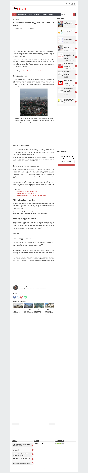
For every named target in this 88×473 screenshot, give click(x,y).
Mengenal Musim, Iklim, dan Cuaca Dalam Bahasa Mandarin (69, 32)
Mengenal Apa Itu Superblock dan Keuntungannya (35, 71)
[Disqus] (33, 364)
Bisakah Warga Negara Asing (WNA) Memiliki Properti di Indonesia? (31, 195)
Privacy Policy (36, 3)
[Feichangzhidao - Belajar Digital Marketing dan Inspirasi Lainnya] (19, 9)
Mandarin (51, 14)
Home (13, 3)
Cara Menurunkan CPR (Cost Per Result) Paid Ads (69, 101)
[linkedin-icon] (74, 4)
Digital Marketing (22, 14)
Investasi (44, 14)
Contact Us (23, 3)
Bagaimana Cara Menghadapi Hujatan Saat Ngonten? (68, 73)
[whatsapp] (25, 297)
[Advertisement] (33, 40)
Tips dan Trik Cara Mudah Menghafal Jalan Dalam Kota (69, 82)
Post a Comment (31, 28)
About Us (18, 3)
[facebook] (14, 297)
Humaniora (36, 14)
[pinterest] (21, 297)
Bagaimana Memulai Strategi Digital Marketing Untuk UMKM (69, 47)
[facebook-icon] (66, 4)
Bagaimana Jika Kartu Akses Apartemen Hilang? (27, 191)
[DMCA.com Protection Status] (59, 443)
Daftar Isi (29, 3)
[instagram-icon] (72, 4)
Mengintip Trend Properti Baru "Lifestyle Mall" (27, 193)
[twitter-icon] (69, 4)
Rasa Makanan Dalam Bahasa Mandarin (21, 463)
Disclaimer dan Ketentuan (46, 3)
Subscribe (66, 165)
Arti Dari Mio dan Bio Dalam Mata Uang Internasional (68, 65)
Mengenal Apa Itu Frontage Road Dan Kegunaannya (68, 39)
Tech (30, 14)
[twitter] (18, 297)
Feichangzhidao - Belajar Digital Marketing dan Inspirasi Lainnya (46, 468)
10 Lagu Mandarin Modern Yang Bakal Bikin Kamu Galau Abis (69, 24)
